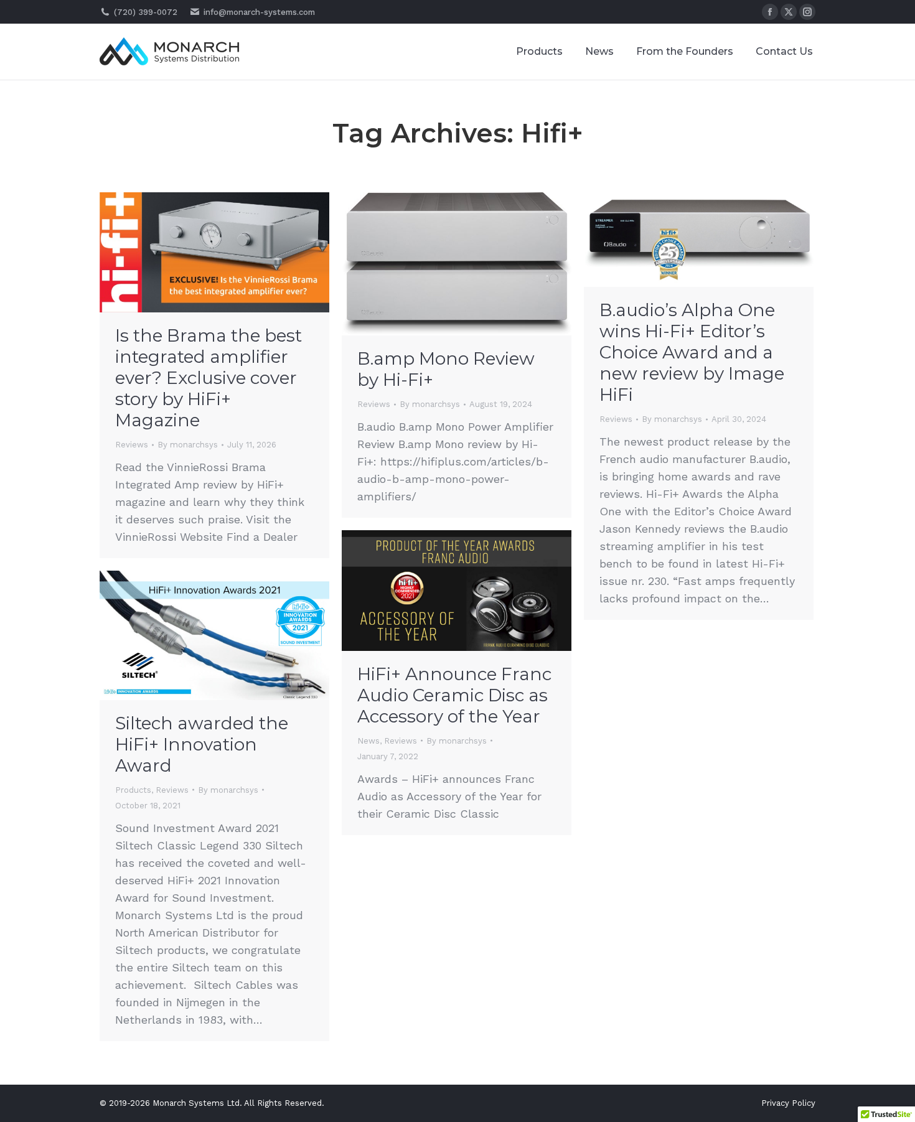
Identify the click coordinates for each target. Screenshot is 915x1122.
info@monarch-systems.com (259, 12)
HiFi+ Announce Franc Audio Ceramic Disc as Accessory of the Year (454, 695)
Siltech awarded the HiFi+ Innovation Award (201, 744)
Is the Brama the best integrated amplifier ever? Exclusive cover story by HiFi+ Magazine (208, 378)
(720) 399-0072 (145, 12)
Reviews (131, 444)
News (368, 741)
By (187, 444)
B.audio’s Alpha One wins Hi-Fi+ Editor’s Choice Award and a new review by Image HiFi (691, 352)
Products (133, 790)
